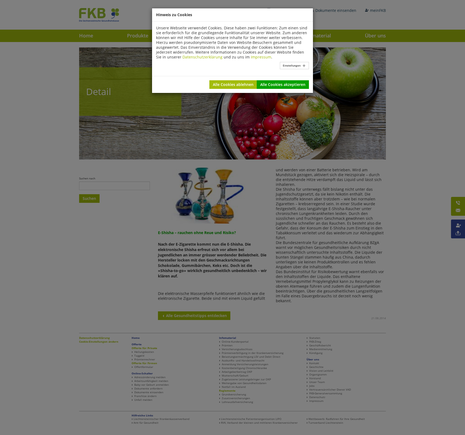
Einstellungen (292, 65)
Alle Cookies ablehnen (233, 84)
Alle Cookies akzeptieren (282, 84)
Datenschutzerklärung (202, 57)
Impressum (261, 57)
